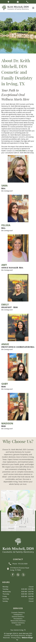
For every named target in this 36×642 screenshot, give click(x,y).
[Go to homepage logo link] (18, 546)
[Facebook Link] (12, 574)
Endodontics (18, 615)
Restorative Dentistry (18, 621)
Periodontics (18, 619)
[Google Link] (18, 574)
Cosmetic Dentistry (18, 613)
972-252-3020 (20, 151)
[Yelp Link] (23, 574)
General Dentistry (18, 617)
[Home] (15, 8)
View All (18, 625)
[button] (18, 2)
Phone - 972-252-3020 (19, 564)
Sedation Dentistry (18, 623)
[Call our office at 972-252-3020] (27, 2)
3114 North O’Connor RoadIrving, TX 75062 (19, 569)
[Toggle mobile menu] (33, 8)
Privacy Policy (16, 638)
